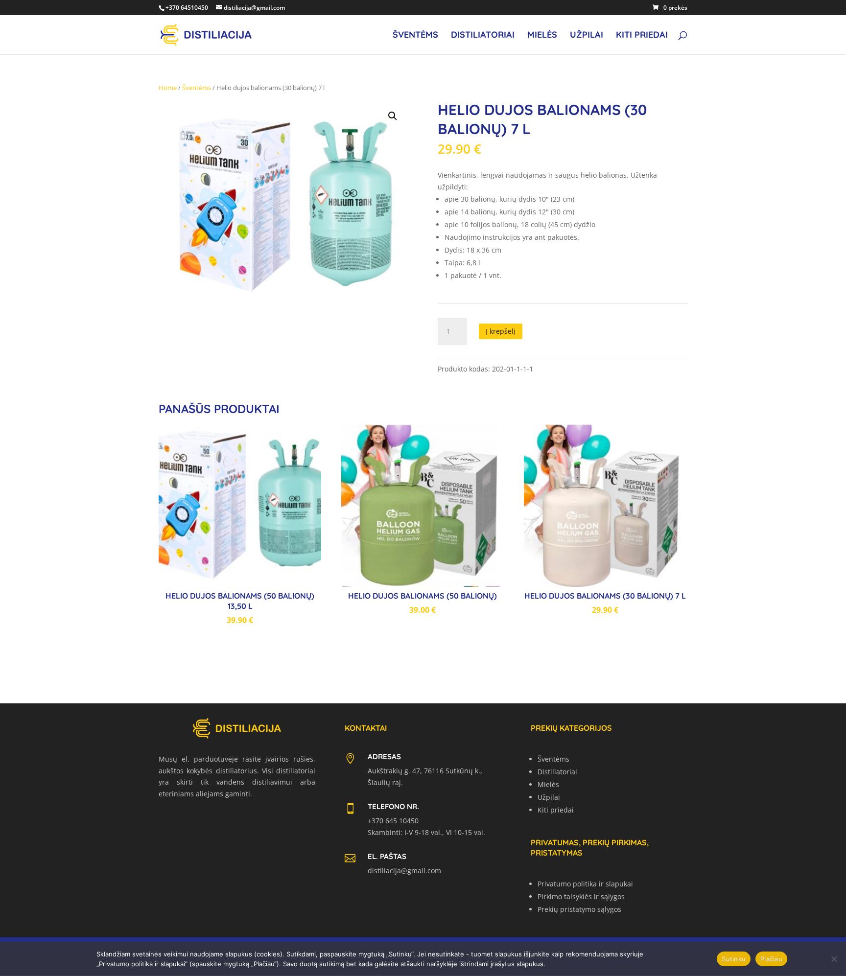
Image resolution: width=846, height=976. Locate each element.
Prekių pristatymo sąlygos (579, 909)
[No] (834, 959)
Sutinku (734, 959)
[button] (392, 116)
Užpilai (586, 35)
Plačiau (771, 959)
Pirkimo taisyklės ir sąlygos (581, 896)
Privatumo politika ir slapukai (585, 883)
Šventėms (415, 35)
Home (168, 87)
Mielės (542, 35)
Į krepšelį (501, 331)
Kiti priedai (642, 35)
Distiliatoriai (483, 35)
